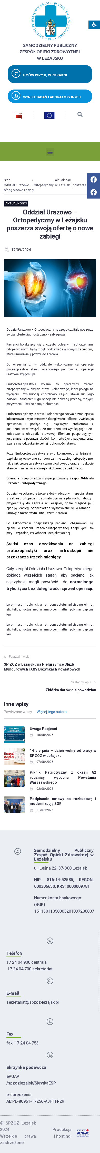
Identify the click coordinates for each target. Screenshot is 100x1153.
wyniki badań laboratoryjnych (52, 97)
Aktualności (63, 180)
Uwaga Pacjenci (43, 729)
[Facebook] (93, 179)
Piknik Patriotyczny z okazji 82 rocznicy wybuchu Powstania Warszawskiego (63, 777)
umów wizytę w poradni (45, 75)
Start (7, 180)
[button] (50, 152)
